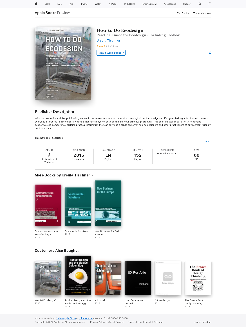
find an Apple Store (66, 318)
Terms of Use (135, 322)
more (208, 141)
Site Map (158, 322)
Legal (148, 322)
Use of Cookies (116, 322)
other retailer (86, 318)
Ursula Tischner (108, 40)
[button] (200, 4)
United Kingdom (202, 322)
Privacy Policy (97, 322)
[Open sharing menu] (210, 52)
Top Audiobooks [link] (202, 13)
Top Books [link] (183, 13)
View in (110, 52)
